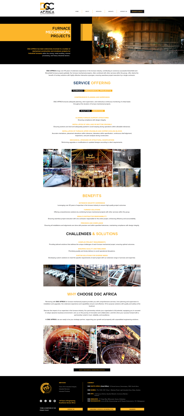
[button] (87, 11)
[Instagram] (41, 401)
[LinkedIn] (45, 401)
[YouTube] (55, 401)
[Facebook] (50, 401)
